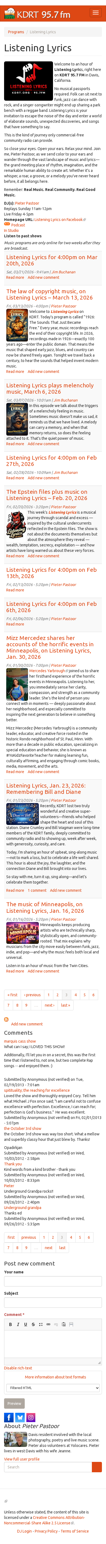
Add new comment (43, 277)
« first (12, 995)
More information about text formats (55, 1377)
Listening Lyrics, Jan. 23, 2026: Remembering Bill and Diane (46, 788)
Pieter (9, 1186)
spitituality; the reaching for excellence (37, 1090)
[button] (10, 1324)
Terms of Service (75, 1531)
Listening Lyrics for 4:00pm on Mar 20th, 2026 (52, 260)
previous (28, 1237)
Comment (14, 1314)
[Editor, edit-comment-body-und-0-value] (53, 1344)
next (48, 1248)
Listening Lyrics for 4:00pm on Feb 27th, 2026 (51, 460)
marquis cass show (20, 1041)
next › (49, 1005)
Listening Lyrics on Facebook (60, 219)
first (11, 1237)
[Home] (37, 13)
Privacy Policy (46, 1531)
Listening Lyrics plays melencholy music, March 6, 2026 (49, 388)
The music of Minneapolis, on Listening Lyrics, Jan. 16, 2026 (45, 907)
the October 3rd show (22, 1128)
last (62, 1248)
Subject (11, 1293)
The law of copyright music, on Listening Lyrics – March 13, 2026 (49, 294)
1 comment (37, 890)
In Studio (11, 230)
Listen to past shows (23, 236)
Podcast (18, 225)
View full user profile (22, 1459)
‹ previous (32, 995)
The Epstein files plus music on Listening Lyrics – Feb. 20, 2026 (47, 494)
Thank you (13, 1164)
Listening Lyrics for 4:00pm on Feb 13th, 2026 (51, 572)
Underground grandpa (22, 1207)
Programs (16, 32)
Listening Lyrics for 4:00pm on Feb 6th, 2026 (51, 606)
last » (65, 1005)
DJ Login (24, 1531)
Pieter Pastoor (27, 203)
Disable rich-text (18, 1368)
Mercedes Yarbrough (48, 671)
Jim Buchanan (63, 272)
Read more (15, 277)
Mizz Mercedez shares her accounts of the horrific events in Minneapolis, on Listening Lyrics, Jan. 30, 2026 (50, 647)
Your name (14, 1272)
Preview (14, 1403)
